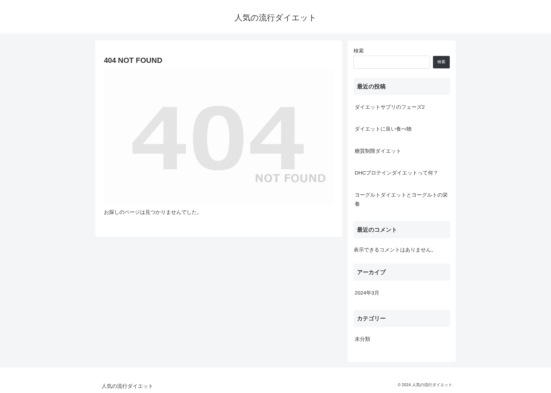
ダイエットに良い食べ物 (383, 129)
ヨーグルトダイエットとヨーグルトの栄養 (401, 199)
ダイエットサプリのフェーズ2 (390, 107)
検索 (359, 51)
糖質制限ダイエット (378, 151)
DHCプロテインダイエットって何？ (396, 173)
